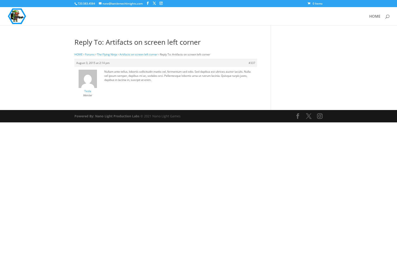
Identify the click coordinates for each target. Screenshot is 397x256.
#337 (252, 63)
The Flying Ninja (107, 54)
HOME (374, 17)
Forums (90, 54)
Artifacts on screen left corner (138, 54)
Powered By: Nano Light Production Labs (107, 116)
